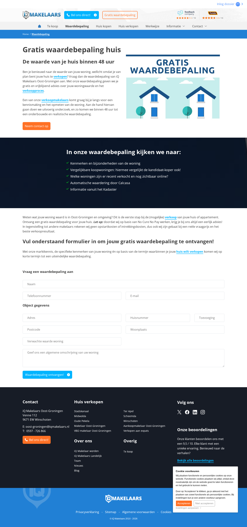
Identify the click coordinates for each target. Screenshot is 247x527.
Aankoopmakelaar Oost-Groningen (144, 426)
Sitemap (110, 512)
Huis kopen (103, 26)
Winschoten (131, 421)
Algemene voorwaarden (138, 512)
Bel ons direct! (80, 15)
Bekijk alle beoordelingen (195, 460)
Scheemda (130, 416)
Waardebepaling (77, 26)
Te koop (52, 26)
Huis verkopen (128, 26)
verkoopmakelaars (55, 100)
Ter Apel (129, 411)
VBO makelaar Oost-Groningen (92, 430)
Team (77, 460)
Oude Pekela (81, 421)
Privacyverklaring (87, 512)
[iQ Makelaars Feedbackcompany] (186, 13)
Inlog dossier (226, 4)
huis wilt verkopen (189, 252)
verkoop (171, 217)
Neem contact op (36, 126)
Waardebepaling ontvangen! (44, 375)
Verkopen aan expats (136, 430)
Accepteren (183, 503)
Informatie (174, 26)
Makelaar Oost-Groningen (89, 426)
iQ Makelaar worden (86, 451)
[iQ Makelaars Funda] (212, 12)
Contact (198, 26)
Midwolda (80, 416)
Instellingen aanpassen (188, 508)
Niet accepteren (204, 503)
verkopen (60, 76)
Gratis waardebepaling (120, 15)
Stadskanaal (81, 411)
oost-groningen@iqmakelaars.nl (47, 427)
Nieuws (78, 465)
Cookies (166, 512)
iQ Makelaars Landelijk (88, 456)
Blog (76, 470)
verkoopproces (33, 91)
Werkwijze (152, 26)
